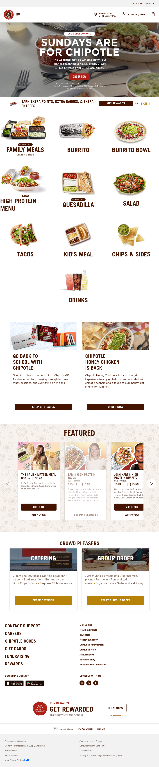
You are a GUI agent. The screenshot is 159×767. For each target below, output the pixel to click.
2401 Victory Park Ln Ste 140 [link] (108, 16)
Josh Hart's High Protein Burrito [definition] (126, 476)
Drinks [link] (78, 300)
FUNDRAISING (17, 656)
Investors (85, 635)
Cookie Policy (85, 750)
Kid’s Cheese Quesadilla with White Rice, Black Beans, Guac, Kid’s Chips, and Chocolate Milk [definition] (39, 486)
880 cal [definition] (25, 478)
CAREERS (13, 633)
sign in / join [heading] (137, 14)
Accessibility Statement (15, 741)
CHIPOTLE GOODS (20, 641)
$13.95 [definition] (134, 484)
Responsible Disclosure (93, 664)
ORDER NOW (79, 76)
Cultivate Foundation (92, 644)
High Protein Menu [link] (18, 204)
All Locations (87, 654)
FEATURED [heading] (79, 433)
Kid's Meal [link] (78, 254)
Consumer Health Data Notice (93, 745)
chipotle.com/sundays (84, 88)
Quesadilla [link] (78, 204)
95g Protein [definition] (120, 480)
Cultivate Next (88, 649)
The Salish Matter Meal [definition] (38, 474)
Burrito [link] (78, 150)
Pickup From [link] (105, 13)
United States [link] (66, 729)
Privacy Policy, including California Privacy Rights (101, 755)
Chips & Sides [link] (131, 254)
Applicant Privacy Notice (91, 741)
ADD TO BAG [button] (38, 507)
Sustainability (87, 659)
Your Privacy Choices (14, 760)
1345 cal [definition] (119, 484)
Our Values (86, 625)
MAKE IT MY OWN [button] (39, 515)
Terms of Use (11, 750)
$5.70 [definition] (38, 478)
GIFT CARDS (15, 648)
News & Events (88, 630)
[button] (151, 483)
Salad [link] (131, 203)
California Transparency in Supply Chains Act (25, 745)
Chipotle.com (77, 86)
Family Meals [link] (25, 149)
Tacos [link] (25, 254)
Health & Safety (89, 639)
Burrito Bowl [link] (131, 150)
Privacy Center (11, 755)
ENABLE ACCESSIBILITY (143, 4)
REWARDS (14, 663)
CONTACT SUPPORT (22, 625)
